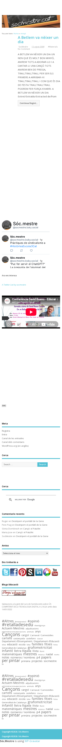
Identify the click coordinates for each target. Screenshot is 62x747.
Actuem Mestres (13, 628)
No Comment (24, 49)
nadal (49, 654)
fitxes (48, 644)
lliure (42, 651)
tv (3, 664)
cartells (7, 638)
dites (4, 645)
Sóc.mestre (25, 223)
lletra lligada (22, 650)
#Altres (8, 621)
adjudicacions (32, 628)
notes (5, 657)
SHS (4, 406)
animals (30, 631)
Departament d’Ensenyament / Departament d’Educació (30, 641)
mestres (30, 654)
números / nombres (22, 657)
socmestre (50, 661)
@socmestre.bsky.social (25, 227)
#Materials (53, 46)
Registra (6, 430)
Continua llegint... (29, 103)
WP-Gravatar (32, 741)
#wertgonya (39, 625)
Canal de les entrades (13, 438)
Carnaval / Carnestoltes (41, 635)
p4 (38, 657)
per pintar (11, 660)
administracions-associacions (14, 632)
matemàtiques (12, 654)
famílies (37, 644)
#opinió (33, 621)
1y (41, 239)
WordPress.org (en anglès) (15, 445)
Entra (4, 434)
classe (40, 638)
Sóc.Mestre (31, 5)
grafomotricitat (40, 647)
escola (22, 644)
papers (46, 657)
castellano (31, 638)
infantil (7, 650)
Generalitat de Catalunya (14, 648)
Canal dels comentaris (13, 442)
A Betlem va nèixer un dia (38, 39)
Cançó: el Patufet (31, 528)
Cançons (11, 634)
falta (28, 645)
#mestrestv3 (20, 621)
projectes (36, 661)
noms (56, 654)
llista (35, 651)
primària (25, 661)
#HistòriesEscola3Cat (23, 246)
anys (38, 631)
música (41, 654)
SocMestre (23, 46)
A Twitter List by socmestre (14, 284)
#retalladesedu (17, 624)
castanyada (19, 638)
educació (12, 644)
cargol (25, 635)
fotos (55, 645)
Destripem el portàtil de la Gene (28, 521)
